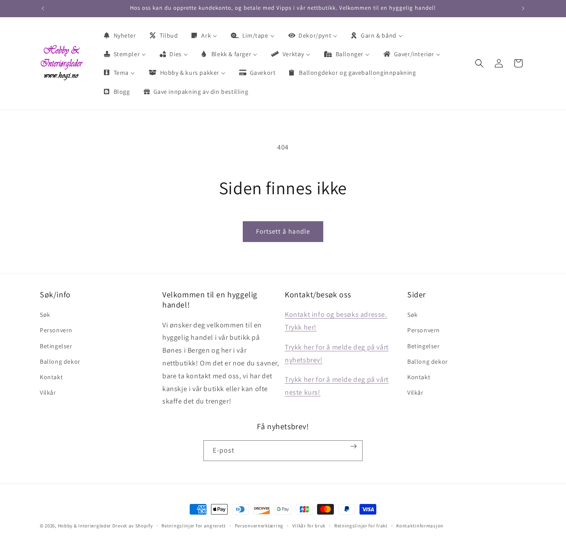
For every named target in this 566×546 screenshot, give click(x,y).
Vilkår (48, 392)
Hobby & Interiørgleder (84, 526)
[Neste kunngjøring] (523, 8)
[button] (479, 63)
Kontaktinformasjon (420, 525)
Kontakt (51, 377)
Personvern (56, 330)
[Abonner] (353, 446)
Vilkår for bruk (309, 525)
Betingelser (56, 346)
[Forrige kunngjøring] (43, 8)
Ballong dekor (60, 361)
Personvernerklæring (259, 525)
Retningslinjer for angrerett (193, 525)
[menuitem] (119, 35)
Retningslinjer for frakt (361, 525)
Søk (45, 315)
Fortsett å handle (283, 231)
